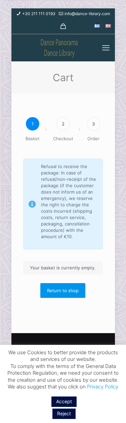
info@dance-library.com (87, 13)
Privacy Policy (102, 386)
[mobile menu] (106, 47)
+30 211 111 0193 (38, 13)
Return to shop (63, 290)
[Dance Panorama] (63, 48)
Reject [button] (64, 413)
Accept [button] (64, 401)
